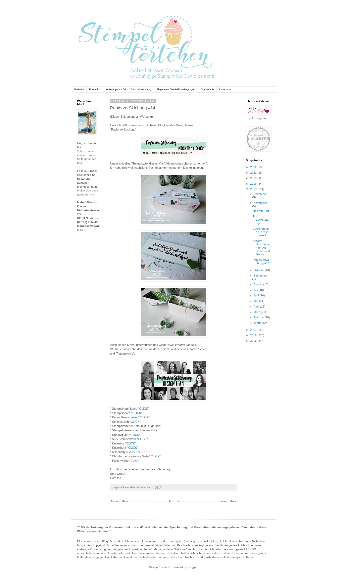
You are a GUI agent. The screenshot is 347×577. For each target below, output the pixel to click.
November (260, 202)
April (257, 306)
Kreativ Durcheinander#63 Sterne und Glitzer (261, 247)
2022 (253, 167)
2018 (253, 189)
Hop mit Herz (261, 210)
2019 (253, 183)
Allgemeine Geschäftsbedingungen (176, 89)
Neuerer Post (119, 501)
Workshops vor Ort (116, 89)
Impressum (225, 89)
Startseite (79, 89)
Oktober (259, 270)
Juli (256, 290)
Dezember (260, 193)
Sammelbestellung (141, 89)
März (257, 312)
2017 (253, 329)
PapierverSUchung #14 (261, 261)
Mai (256, 300)
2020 (253, 178)
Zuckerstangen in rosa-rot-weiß (261, 232)
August (258, 284)
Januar (258, 322)
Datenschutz (207, 89)
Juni (257, 295)
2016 (253, 335)
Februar (259, 317)
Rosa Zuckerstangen (260, 220)
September (261, 275)
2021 (253, 172)
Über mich (94, 89)
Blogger (192, 567)
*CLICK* (143, 408)
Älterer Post (228, 501)
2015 (253, 340)
